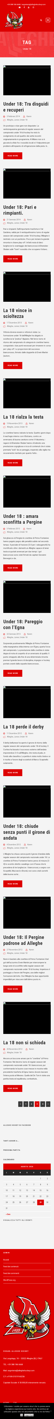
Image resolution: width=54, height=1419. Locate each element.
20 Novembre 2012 (14, 1049)
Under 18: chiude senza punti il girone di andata (26, 832)
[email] (19, 7)
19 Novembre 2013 (14, 423)
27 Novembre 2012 (14, 950)
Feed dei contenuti (10, 1266)
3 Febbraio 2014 (13, 116)
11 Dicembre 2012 (14, 733)
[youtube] (28, 7)
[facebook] (24, 7)
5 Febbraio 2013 (13, 529)
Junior (16, 120)
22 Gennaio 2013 (14, 634)
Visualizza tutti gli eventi (17, 1220)
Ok (22, 1415)
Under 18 (23, 120)
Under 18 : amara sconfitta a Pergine (22, 519)
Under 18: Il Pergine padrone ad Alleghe (23, 940)
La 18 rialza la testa (23, 417)
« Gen (8, 1214)
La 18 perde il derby (23, 727)
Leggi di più (29, 1415)
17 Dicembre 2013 (14, 323)
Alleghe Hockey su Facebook (17, 1125)
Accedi (6, 1260)
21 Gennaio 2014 (14, 220)
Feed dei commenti (11, 1273)
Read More (13, 156)
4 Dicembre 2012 (14, 845)
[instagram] (33, 7)
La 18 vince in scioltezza (17, 313)
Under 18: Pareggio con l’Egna (23, 624)
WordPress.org (9, 1280)
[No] (50, 1411)
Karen (29, 116)
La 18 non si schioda (24, 1042)
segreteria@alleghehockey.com (34, 4)
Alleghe (10, 120)
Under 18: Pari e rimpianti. (19, 210)
